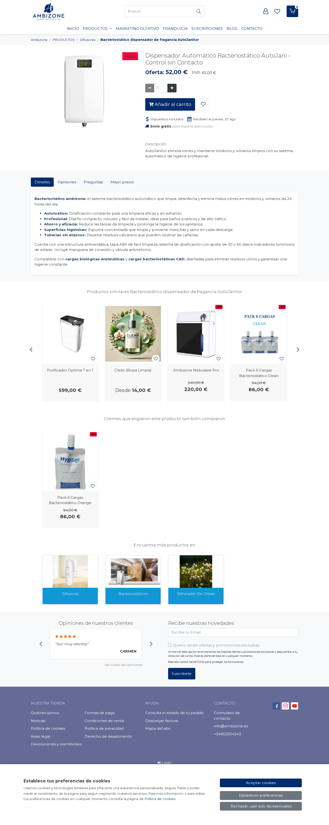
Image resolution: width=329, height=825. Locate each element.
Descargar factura (161, 720)
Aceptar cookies (261, 782)
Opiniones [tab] (67, 182)
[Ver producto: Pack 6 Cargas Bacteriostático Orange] (70, 461)
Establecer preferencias (261, 795)
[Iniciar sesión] (265, 11)
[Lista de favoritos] (277, 11)
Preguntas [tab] (93, 182)
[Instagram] (285, 706)
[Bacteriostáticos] (133, 571)
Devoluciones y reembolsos (56, 744)
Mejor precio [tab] (122, 182)
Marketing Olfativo (137, 28)
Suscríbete (181, 673)
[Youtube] (294, 706)
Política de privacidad (104, 728)
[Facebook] (276, 706)
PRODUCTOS (96, 28)
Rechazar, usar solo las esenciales (260, 806)
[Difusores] (70, 571)
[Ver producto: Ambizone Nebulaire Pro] (196, 334)
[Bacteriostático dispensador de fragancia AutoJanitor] (84, 92)
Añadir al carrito (172, 104)
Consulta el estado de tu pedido (174, 712)
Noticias (38, 720)
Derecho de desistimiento (108, 736)
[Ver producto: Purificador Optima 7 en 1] (70, 334)
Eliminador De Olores (196, 594)
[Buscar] (198, 11)
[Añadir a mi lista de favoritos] (203, 104)
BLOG (232, 28)
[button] (40, 644)
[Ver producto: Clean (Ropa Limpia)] (133, 334)
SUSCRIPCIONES (207, 28)
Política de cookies (48, 728)
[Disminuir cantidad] (149, 88)
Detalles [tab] (42, 182)
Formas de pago (100, 712)
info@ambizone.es (231, 726)
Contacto (252, 28)
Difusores (70, 594)
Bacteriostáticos (133, 594)
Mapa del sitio (158, 728)
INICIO (72, 28)
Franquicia (175, 28)
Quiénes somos (45, 712)
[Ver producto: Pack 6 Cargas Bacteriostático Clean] (259, 334)
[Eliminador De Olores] (196, 571)
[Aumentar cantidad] (172, 88)
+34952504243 (227, 734)
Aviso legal (40, 736)
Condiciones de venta (104, 720)
